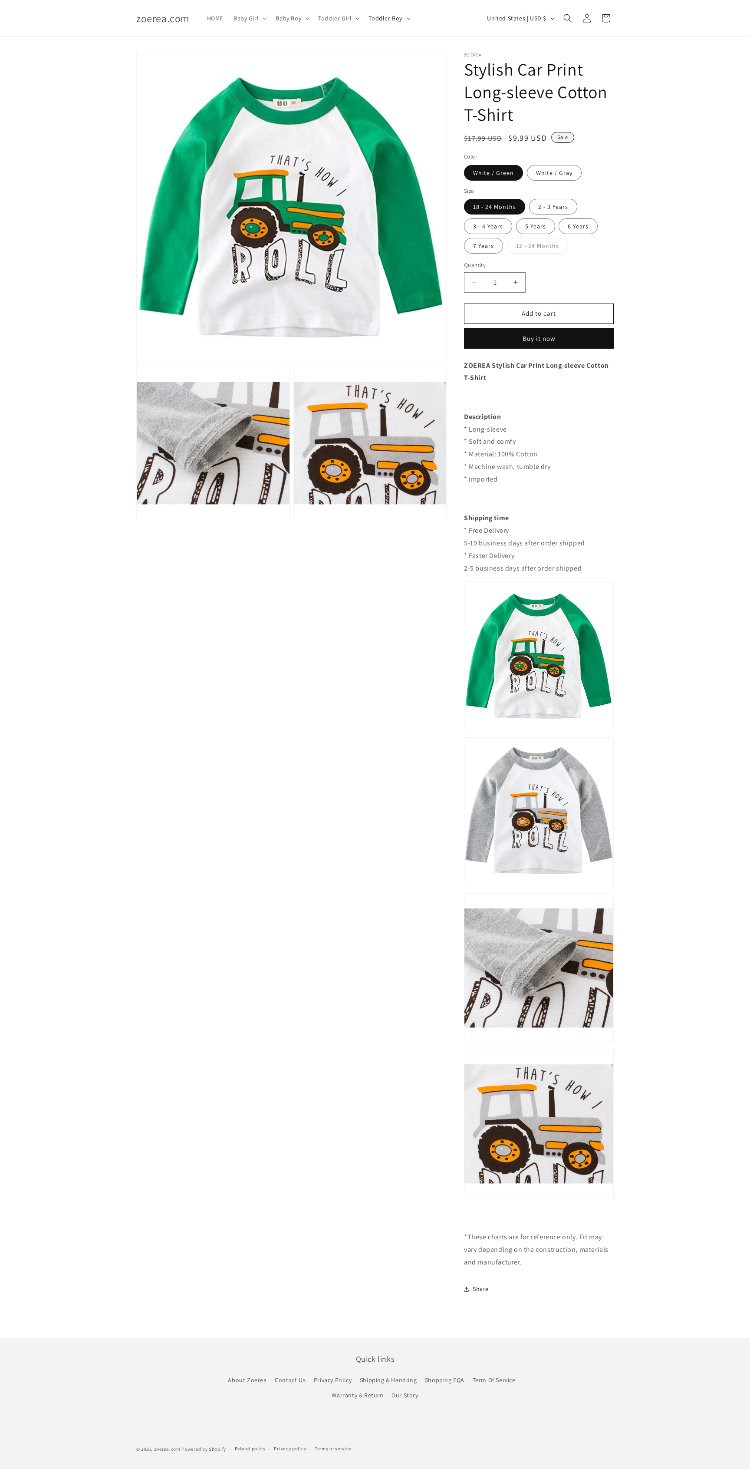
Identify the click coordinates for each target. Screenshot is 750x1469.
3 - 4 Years (488, 226)
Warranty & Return (357, 1395)
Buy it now (539, 338)
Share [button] (481, 1289)
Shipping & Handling (388, 1380)
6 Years (578, 226)
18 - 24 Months (494, 207)
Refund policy (250, 1449)
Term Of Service (494, 1380)
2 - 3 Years (553, 207)
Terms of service (333, 1449)
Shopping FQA (444, 1380)
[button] (249, 18)
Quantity (475, 265)
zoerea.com (167, 1449)
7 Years (483, 246)
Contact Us (290, 1380)
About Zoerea (247, 1380)
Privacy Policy (333, 1380)
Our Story (404, 1395)
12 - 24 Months (542, 247)
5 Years (535, 226)
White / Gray (554, 173)
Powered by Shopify (203, 1449)
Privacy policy (290, 1449)
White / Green (493, 173)
